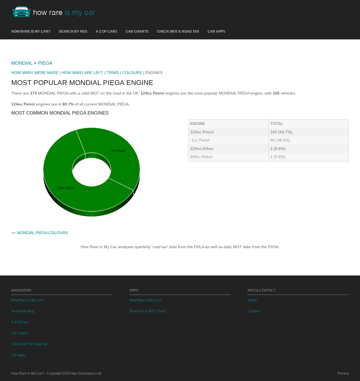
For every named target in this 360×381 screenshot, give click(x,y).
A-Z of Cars (106, 31)
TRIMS (113, 72)
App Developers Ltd (86, 373)
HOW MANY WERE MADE (34, 72)
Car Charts (137, 31)
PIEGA (45, 63)
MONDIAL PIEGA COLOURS (42, 232)
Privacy (343, 373)
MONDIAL (21, 63)
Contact (253, 311)
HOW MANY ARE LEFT (82, 72)
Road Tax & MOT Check (147, 311)
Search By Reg (73, 31)
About (252, 300)
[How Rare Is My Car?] (56, 12)
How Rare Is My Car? (30, 31)
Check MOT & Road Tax (178, 31)
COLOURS (132, 72)
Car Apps (216, 31)
